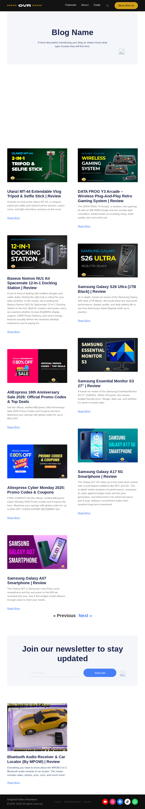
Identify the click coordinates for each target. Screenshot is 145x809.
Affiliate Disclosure (72, 802)
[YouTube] (105, 802)
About (85, 5)
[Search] (107, 6)
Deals (97, 5)
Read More (13, 218)
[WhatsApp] (135, 802)
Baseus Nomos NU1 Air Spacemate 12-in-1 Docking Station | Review (32, 283)
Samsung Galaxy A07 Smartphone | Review (26, 580)
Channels (70, 5)
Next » (85, 615)
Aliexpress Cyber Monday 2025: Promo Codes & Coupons (36, 489)
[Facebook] (120, 802)
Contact (87, 802)
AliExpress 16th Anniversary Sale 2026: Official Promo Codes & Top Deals (36, 397)
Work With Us (126, 5)
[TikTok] (127, 802)
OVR (24, 5)
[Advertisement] (72, 112)
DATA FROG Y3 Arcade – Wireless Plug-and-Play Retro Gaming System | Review (105, 196)
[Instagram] (113, 802)
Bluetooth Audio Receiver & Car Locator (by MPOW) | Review (36, 759)
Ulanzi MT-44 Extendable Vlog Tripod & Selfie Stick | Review (34, 193)
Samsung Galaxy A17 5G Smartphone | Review (100, 473)
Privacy (57, 802)
